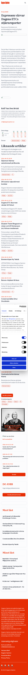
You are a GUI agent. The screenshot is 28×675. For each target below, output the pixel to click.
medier (23, 140)
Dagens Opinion (6, 653)
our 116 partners (11, 318)
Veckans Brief (5, 650)
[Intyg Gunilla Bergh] (13, 419)
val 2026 (10, 195)
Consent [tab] (4, 311)
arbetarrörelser (16, 140)
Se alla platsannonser (14, 495)
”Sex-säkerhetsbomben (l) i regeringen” (11, 467)
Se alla (14, 474)
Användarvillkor (6, 655)
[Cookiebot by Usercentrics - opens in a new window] (19, 307)
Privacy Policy (5, 658)
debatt (16, 401)
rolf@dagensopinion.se (7, 122)
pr (12, 174)
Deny (14, 367)
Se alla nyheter (7, 395)
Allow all (14, 358)
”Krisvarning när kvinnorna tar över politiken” (13, 457)
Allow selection (14, 363)
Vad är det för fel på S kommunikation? (9, 448)
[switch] (24, 342)
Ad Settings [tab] (18, 311)
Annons (10, 401)
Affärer (4, 216)
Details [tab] (11, 311)
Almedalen (4, 404)
